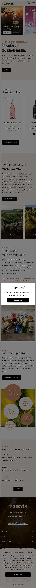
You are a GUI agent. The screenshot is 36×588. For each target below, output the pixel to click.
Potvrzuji (18, 300)
